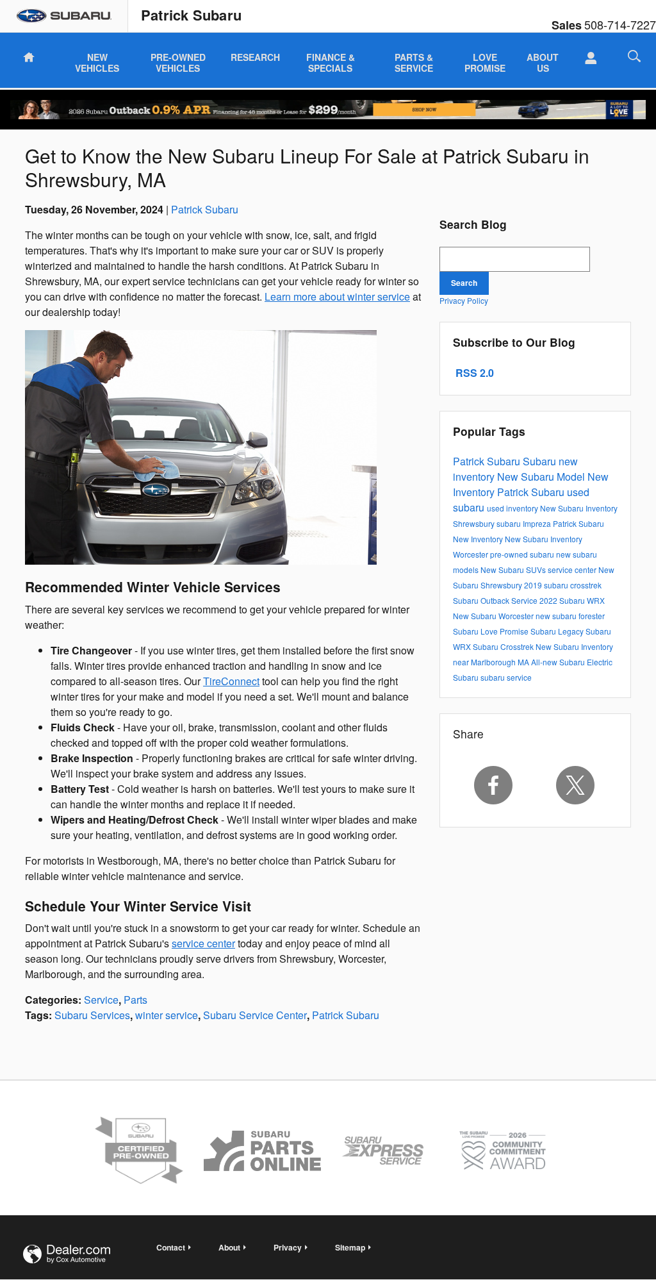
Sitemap (350, 1247)
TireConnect (231, 681)
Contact (170, 1247)
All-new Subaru (559, 661)
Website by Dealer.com (66, 1254)
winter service (166, 1015)
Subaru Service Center (255, 1015)
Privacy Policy (463, 300)
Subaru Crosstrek (504, 646)
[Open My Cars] (587, 58)
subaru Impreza (524, 523)
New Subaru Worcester (494, 615)
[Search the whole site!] (634, 56)
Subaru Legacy (558, 631)
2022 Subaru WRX (572, 600)
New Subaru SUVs (514, 569)
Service (101, 999)
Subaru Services (92, 1015)
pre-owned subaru (523, 554)
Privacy (288, 1247)
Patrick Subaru (204, 209)
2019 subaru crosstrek (563, 584)
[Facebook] (493, 785)
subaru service (506, 677)
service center (203, 943)
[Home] (64, 16)
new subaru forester (570, 615)
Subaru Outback (482, 600)
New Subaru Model (542, 476)
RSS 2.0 (473, 372)
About (229, 1247)
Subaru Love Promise (491, 631)
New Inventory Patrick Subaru (531, 484)
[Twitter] (575, 785)
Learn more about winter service (337, 296)
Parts (135, 999)
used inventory (513, 508)
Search (464, 282)
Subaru (541, 461)
